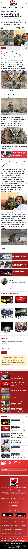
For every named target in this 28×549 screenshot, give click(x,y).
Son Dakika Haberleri (8, 533)
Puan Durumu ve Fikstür (6, 530)
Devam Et (10, 285)
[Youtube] (15, 511)
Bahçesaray (24, 540)
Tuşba (8, 538)
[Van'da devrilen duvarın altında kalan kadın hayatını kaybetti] (21, 299)
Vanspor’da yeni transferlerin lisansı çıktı (17, 443)
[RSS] (20, 511)
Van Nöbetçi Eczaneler (5, 522)
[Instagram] (13, 511)
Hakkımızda (8, 541)
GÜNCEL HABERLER (11, 11)
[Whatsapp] (18, 511)
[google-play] (20, 515)
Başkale (7, 540)
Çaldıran (3, 540)
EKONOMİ (22, 7)
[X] (10, 511)
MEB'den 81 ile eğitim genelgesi (18, 449)
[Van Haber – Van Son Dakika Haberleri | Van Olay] (13, 3)
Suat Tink (11, 280)
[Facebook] (8, 511)
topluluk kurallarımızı (13, 357)
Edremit (12, 538)
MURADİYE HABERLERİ (16, 433)
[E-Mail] (10, 288)
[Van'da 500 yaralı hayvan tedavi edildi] (14, 38)
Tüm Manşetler (19, 529)
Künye (16, 541)
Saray (3, 541)
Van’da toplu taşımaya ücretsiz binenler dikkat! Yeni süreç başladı (7, 317)
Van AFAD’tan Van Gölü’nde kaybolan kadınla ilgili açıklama (6, 331)
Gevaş (11, 540)
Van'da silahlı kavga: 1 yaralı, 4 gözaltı (18, 422)
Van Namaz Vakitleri (8, 525)
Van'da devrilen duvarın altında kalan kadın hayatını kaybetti (20, 305)
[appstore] (8, 515)
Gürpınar (15, 540)
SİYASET (16, 7)
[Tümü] (26, 416)
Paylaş (4, 47)
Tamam (17, 547)
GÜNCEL (10, 7)
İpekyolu (4, 538)
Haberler (3, 11)
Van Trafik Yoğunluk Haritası (20, 526)
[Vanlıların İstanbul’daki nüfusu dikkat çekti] (21, 326)
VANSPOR (3, 7)
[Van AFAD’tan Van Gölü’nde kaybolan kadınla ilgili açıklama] (7, 326)
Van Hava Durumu (20, 521)
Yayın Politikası (22, 541)
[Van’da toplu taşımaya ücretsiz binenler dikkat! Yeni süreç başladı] (7, 312)
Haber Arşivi (19, 533)
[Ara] (26, 3)
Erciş (16, 538)
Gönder (4, 352)
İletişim (12, 541)
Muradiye (19, 538)
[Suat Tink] (4, 281)
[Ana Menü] (1, 3)
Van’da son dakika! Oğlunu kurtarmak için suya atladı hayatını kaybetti (18, 436)
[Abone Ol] (26, 48)
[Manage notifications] (25, 546)
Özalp (23, 538)
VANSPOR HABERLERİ (16, 440)
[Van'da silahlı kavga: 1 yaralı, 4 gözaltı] (7, 299)
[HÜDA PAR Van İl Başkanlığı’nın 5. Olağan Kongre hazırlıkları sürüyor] (21, 312)
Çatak (19, 540)
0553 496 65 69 (15, 502)
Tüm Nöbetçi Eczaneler (15, 473)
